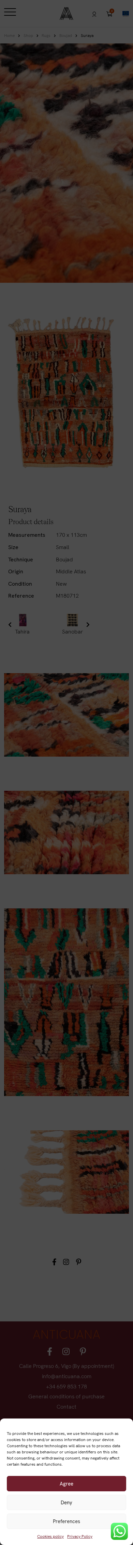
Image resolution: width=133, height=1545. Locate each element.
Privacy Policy (79, 1536)
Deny (66, 1502)
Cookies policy (50, 1536)
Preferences (66, 1521)
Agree (66, 1483)
